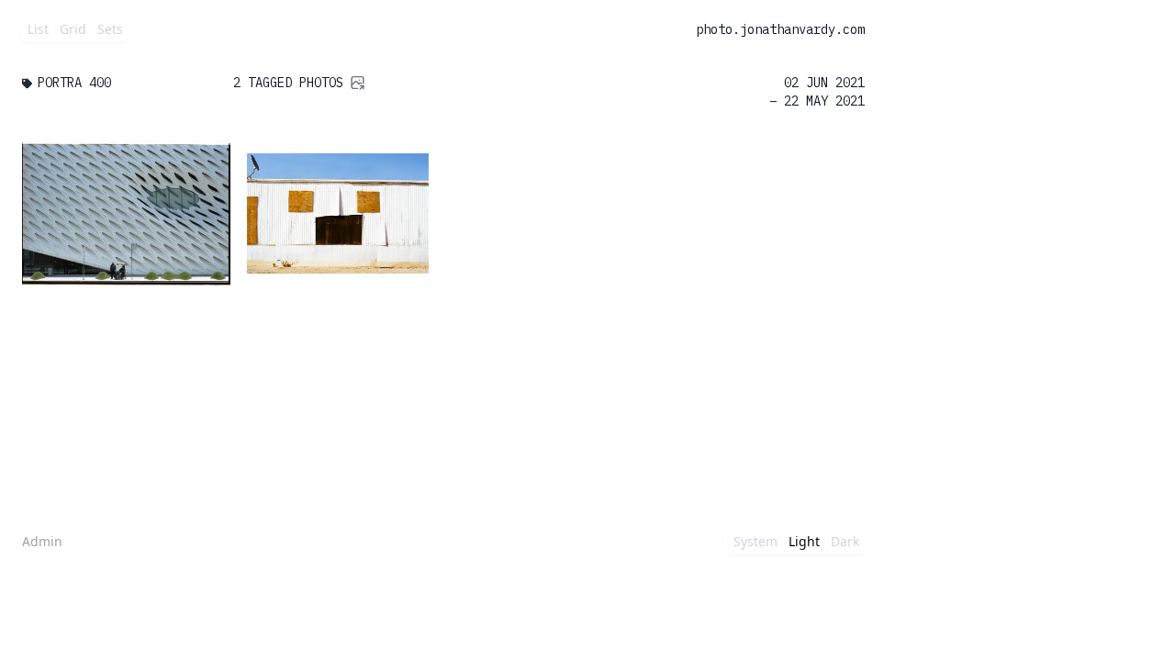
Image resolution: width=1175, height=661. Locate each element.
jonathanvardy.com (802, 29)
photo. (718, 29)
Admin (42, 541)
